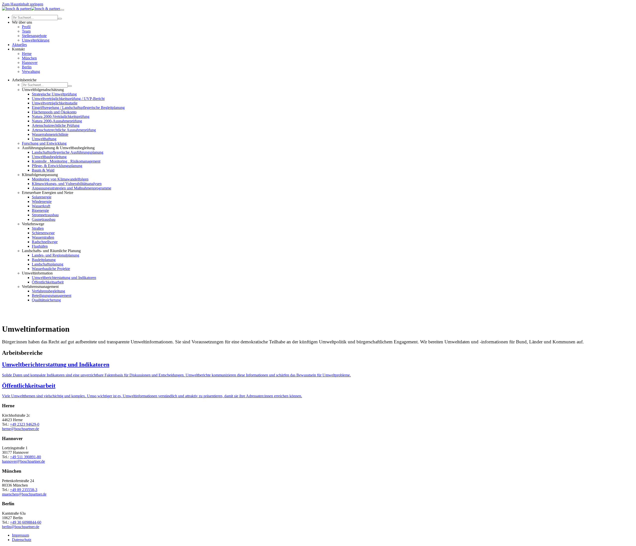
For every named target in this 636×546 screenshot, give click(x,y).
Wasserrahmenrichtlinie (50, 134)
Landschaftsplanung (47, 264)
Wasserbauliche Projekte (51, 269)
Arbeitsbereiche (24, 80)
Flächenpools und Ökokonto (54, 112)
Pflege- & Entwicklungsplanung (57, 166)
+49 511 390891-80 (25, 457)
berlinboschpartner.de (20, 527)
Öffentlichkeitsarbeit (48, 282)
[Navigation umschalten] (62, 10)
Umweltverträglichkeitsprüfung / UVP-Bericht (68, 98)
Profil (26, 27)
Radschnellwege (45, 242)
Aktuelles (19, 45)
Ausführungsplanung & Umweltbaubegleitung (58, 148)
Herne (27, 53)
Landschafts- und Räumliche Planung (51, 251)
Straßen (38, 228)
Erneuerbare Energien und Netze (47, 192)
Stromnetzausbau (45, 215)
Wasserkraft (41, 206)
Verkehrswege (33, 224)
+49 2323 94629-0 (24, 424)
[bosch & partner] (31, 8)
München (29, 58)
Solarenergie (41, 197)
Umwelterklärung (35, 40)
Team (26, 31)
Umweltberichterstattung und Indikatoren (64, 277)
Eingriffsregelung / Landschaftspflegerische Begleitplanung (78, 107)
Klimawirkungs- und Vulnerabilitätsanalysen (67, 184)
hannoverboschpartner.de (23, 461)
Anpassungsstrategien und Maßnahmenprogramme (71, 188)
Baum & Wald (43, 170)
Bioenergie (40, 210)
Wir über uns (22, 22)
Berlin (27, 67)
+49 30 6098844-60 (25, 522)
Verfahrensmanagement (40, 286)
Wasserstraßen (43, 237)
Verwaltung (31, 71)
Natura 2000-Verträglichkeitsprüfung (60, 116)
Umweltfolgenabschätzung (43, 90)
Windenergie (42, 201)
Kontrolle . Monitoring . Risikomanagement (66, 161)
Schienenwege (43, 233)
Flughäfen (40, 246)
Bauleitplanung (44, 260)
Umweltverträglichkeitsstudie (55, 103)
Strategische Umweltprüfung (54, 94)
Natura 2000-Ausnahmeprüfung (57, 121)
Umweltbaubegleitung (49, 157)
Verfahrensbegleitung (48, 291)
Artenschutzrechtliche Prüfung (56, 125)
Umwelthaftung (44, 139)
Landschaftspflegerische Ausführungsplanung (67, 152)
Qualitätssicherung (46, 300)
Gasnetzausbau (43, 219)
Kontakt (18, 49)
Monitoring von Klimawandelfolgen (60, 179)
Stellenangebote (34, 36)
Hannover (30, 62)
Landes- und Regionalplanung (55, 255)
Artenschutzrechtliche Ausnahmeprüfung (64, 130)
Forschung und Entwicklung (44, 143)
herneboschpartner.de (20, 429)
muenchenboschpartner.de (24, 494)
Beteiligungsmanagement (51, 295)
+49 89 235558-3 (23, 490)
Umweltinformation (37, 273)
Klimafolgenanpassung (40, 175)
